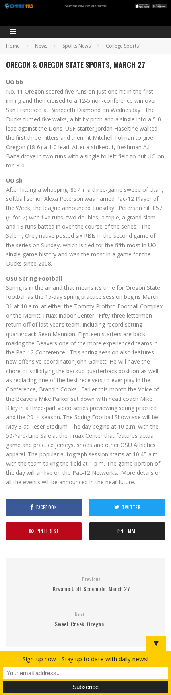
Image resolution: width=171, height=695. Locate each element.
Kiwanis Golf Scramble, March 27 (91, 584)
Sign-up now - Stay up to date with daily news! (85, 659)
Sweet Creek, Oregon (79, 619)
